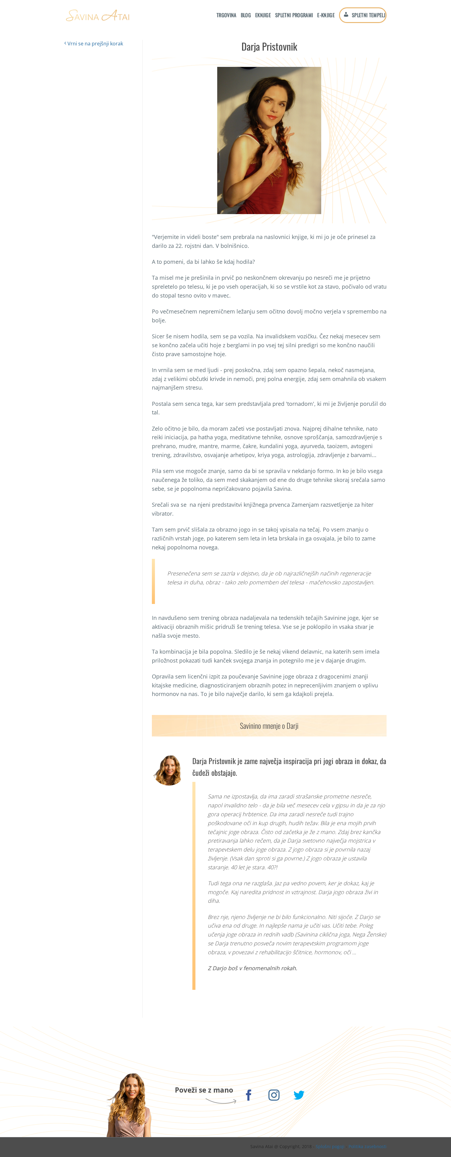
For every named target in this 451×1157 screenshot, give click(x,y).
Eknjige (263, 15)
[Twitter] (299, 1096)
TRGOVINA (227, 15)
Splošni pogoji (330, 1146)
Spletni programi (294, 15)
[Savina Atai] (97, 15)
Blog (246, 15)
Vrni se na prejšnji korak (94, 43)
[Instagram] (274, 1096)
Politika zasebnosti (368, 1146)
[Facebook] (248, 1096)
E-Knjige (326, 15)
